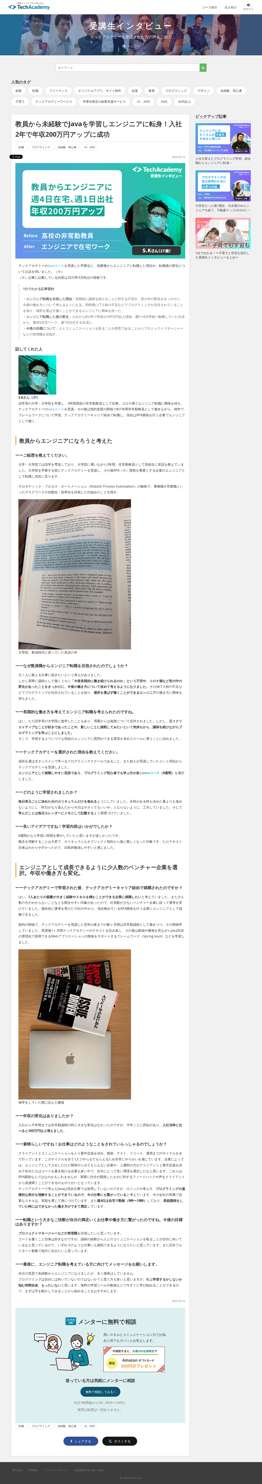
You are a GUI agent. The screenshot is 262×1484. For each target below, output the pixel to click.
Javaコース (56, 265)
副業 (19, 91)
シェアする (83, 1441)
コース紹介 (209, 7)
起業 (135, 91)
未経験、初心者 (231, 91)
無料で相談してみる (99, 1392)
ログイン (248, 9)
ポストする (122, 1441)
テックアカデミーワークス (53, 101)
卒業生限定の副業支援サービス (104, 101)
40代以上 (184, 101)
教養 (152, 91)
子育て (20, 101)
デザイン (204, 91)
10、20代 (143, 101)
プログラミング (176, 91)
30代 (164, 101)
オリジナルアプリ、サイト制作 (99, 91)
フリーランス (58, 91)
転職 (35, 91)
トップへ (133, 46)
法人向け (231, 7)
